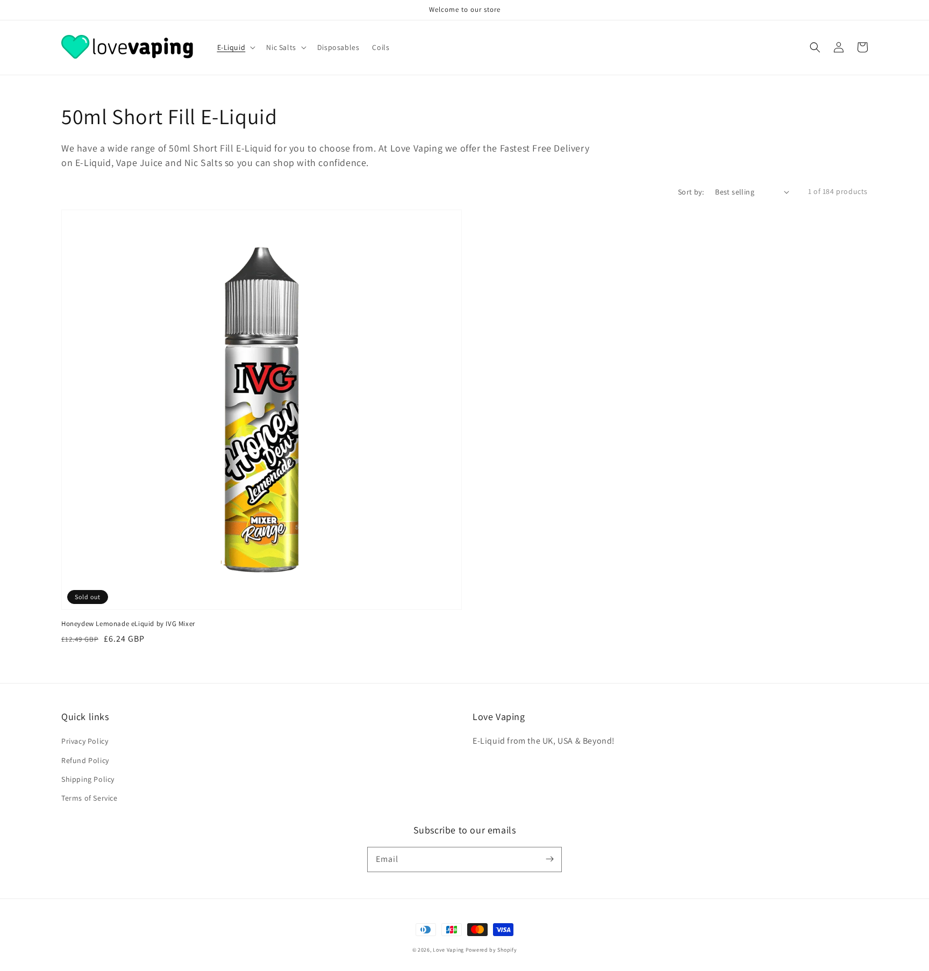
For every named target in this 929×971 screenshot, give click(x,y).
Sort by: (691, 192)
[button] (815, 47)
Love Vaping (448, 949)
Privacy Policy (84, 741)
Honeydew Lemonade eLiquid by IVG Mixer (128, 623)
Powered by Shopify (491, 949)
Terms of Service (89, 798)
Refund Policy (85, 760)
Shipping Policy (88, 779)
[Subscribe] (549, 859)
